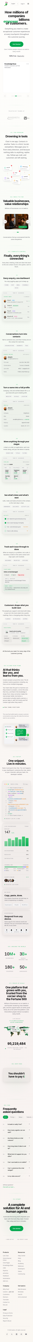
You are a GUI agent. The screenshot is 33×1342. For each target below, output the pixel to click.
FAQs (19, 1260)
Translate (6, 1301)
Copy (26, 784)
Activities (5, 1274)
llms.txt (5, 1306)
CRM (4, 1269)
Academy (21, 1265)
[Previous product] (5, 96)
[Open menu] (28, 4)
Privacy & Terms (8, 1314)
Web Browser (22, 1290)
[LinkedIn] (16, 1335)
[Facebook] (7, 1335)
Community (21, 1275)
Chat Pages (6, 1264)
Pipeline (5, 1272)
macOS (20, 1296)
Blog (19, 1262)
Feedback (6, 1277)
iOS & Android (22, 1298)
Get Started (16, 44)
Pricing (12, 1118)
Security (5, 1319)
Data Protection (7, 1317)
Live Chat (6, 1257)
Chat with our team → (9, 1188)
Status (20, 1273)
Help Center (21, 1257)
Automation (6, 1280)
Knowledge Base (8, 1267)
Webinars (21, 1267)
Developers (21, 1270)
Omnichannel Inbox (7, 1260)
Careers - (8, 1293)
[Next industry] (28, 221)
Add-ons (5, 1282)
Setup (21, 1118)
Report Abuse (7, 1322)
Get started (16, 1230)
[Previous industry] (5, 221)
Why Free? (6, 1290)
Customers (6, 1296)
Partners (5, 1298)
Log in (23, 4)
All (5, 1118)
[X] (12, 1335)
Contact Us (6, 1303)
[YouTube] (26, 1335)
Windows (21, 1293)
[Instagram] (21, 1335)
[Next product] (28, 96)
